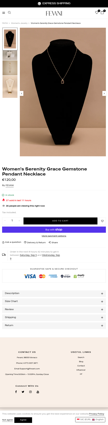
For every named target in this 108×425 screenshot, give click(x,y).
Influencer (81, 370)
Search (81, 357)
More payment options (54, 236)
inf (81, 374)
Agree (23, 420)
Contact (81, 366)
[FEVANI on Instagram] (30, 392)
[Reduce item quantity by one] (5, 221)
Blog (81, 362)
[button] (90, 419)
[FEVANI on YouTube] (38, 392)
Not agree (7, 420)
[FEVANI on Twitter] (23, 392)
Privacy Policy (96, 414)
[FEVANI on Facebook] (16, 392)
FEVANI (10, 186)
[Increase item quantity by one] (19, 221)
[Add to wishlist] (102, 220)
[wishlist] (96, 13)
